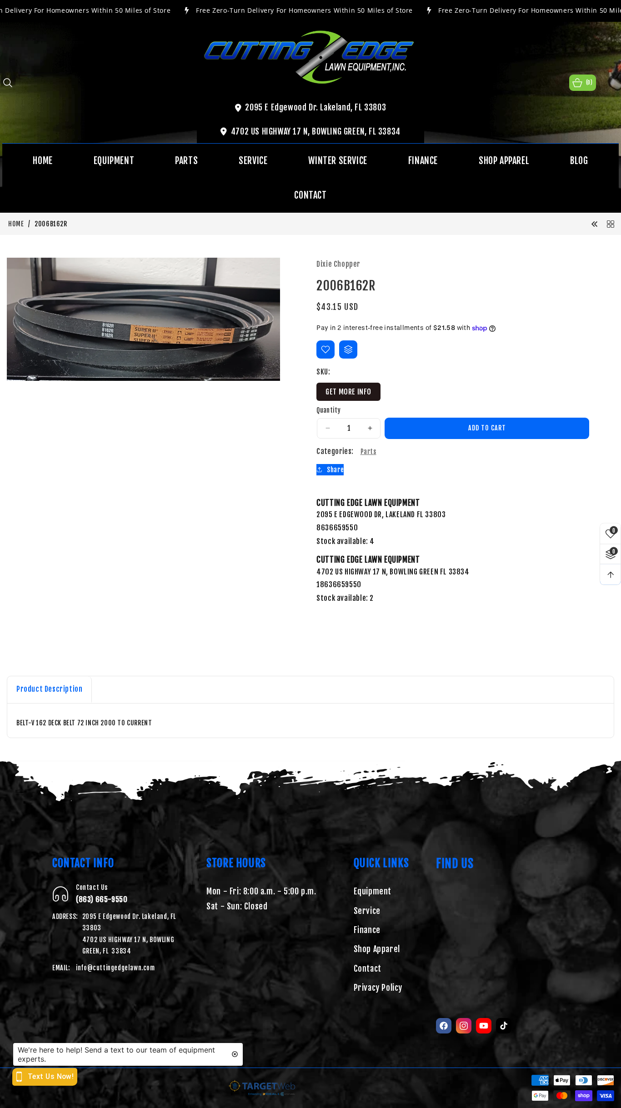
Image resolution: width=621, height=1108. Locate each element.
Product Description (49, 689)
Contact (367, 968)
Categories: (334, 451)
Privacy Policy (378, 988)
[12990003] (594, 223)
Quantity (328, 410)
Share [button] (335, 470)
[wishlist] (325, 349)
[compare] (348, 349)
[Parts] (610, 223)
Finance (367, 930)
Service (367, 911)
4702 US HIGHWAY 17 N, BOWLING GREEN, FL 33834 (316, 131)
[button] (7, 82)
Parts (368, 451)
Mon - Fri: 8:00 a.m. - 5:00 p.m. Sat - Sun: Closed (261, 898)
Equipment (372, 891)
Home (16, 224)
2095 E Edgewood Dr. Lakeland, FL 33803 (315, 107)
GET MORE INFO (348, 391)
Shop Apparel (377, 949)
